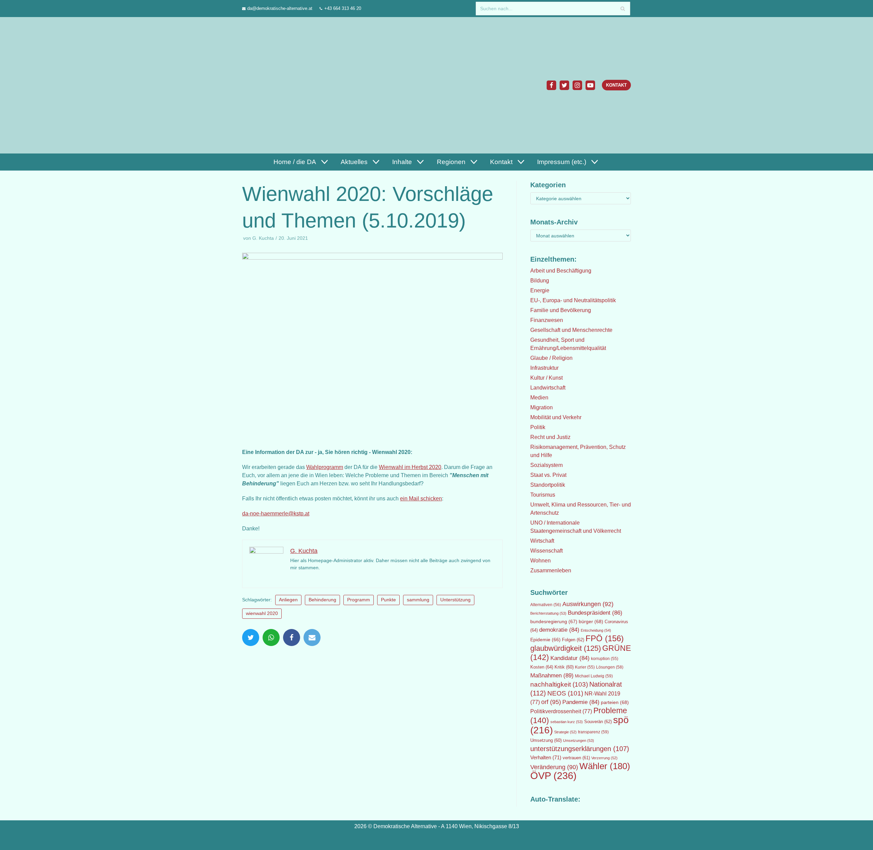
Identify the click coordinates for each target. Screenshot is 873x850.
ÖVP (553, 775)
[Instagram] (577, 85)
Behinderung (322, 599)
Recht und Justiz (550, 437)
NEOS (565, 693)
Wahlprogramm (324, 467)
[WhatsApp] (271, 637)
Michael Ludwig (594, 676)
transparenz (593, 732)
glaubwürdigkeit (565, 648)
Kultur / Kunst (546, 378)
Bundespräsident (595, 613)
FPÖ (605, 638)
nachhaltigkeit (559, 684)
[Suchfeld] (622, 8)
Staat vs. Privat (548, 475)
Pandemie (581, 702)
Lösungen (609, 667)
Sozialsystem (546, 465)
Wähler (604, 766)
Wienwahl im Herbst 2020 (410, 467)
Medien (539, 397)
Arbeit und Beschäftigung (560, 271)
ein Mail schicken (421, 498)
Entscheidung (596, 630)
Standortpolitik (547, 485)
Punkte (388, 599)
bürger (591, 621)
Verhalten (545, 757)
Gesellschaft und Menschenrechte (571, 330)
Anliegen (288, 599)
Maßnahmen (552, 675)
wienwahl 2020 (262, 613)
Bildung (539, 280)
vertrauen (576, 758)
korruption (604, 659)
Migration (541, 407)
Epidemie (545, 639)
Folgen (573, 639)
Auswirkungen (587, 604)
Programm (358, 599)
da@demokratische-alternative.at (279, 8)
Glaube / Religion (551, 358)
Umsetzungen (578, 740)
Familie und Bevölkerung (560, 310)
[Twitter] (564, 85)
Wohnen (540, 560)
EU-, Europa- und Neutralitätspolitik (573, 300)
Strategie (565, 732)
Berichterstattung (548, 613)
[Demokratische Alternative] (275, 85)
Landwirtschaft (547, 388)
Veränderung (554, 767)
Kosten (541, 667)
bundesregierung (553, 621)
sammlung (418, 599)
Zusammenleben (550, 570)
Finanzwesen (546, 320)
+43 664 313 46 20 (342, 8)
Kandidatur (570, 658)
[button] (323, 162)
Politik (537, 427)
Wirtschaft (542, 541)
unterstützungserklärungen (579, 748)
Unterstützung (455, 599)
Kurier (585, 667)
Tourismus (542, 495)
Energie (539, 290)
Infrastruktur (544, 368)
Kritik (564, 667)
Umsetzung (546, 740)
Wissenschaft (546, 551)
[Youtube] (590, 85)
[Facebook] (551, 85)
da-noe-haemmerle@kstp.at (275, 513)
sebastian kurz (566, 722)
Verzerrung (604, 758)
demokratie (559, 630)
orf (551, 702)
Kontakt (616, 85)
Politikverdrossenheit (561, 711)
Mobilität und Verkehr (555, 417)
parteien (615, 702)
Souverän (598, 721)
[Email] (312, 637)
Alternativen (545, 604)
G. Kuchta (263, 238)
